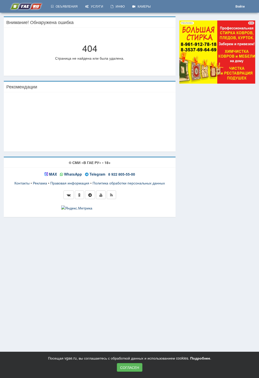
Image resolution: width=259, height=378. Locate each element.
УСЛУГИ (96, 6)
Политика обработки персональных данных (129, 182)
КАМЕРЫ (143, 6)
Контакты (22, 182)
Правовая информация (69, 182)
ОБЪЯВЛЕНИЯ (65, 6)
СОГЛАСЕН (129, 367)
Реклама (40, 182)
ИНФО (119, 6)
